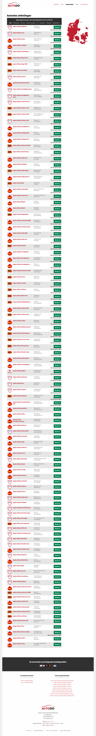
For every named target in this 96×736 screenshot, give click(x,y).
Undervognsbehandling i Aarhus (62, 684)
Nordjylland (42, 23)
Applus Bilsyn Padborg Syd (21, 607)
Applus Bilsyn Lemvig (19, 283)
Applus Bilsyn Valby (19, 414)
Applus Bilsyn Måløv (19, 464)
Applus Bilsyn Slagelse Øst (21, 549)
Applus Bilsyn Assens (19, 571)
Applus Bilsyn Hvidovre (20, 447)
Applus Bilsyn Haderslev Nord (22, 586)
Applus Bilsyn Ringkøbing (20, 214)
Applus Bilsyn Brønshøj (20, 458)
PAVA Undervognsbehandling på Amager (62, 680)
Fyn (37, 23)
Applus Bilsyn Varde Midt (20, 189)
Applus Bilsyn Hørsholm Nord (22, 507)
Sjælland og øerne (30, 23)
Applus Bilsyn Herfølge (20, 70)
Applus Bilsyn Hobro (19, 638)
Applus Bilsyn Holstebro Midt (22, 270)
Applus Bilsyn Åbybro (19, 370)
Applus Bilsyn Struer (19, 277)
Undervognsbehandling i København (62, 692)
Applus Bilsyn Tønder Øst (20, 601)
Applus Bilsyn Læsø (19, 643)
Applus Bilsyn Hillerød (20, 528)
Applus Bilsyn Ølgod (19, 201)
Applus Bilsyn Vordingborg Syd (22, 89)
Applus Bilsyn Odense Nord (21, 101)
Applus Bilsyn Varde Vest (20, 195)
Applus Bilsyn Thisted (19, 289)
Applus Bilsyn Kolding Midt (21, 133)
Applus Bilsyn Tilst (18, 626)
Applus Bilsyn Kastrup (19, 475)
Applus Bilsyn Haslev (19, 76)
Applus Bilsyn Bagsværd (20, 497)
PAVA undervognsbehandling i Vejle (62, 690)
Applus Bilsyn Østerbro (20, 408)
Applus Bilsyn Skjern (19, 208)
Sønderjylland (56, 23)
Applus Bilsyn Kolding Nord (21, 126)
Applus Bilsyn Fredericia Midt (22, 220)
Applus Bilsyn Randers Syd (21, 352)
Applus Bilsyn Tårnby (19, 469)
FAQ (62, 4)
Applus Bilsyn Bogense (20, 554)
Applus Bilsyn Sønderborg (21, 151)
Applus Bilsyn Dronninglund (21, 364)
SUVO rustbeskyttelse (27, 682)
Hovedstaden (16, 23)
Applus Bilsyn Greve (19, 453)
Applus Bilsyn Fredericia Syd (21, 226)
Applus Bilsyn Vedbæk (19, 502)
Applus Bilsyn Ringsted (20, 26)
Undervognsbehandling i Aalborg (62, 688)
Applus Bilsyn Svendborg (20, 576)
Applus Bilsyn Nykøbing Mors (21, 302)
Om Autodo (84, 4)
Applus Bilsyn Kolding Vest (21, 139)
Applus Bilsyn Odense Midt (21, 114)
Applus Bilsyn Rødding (20, 164)
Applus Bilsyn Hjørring (19, 395)
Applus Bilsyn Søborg (19, 486)
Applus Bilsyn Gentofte (20, 481)
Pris (77, 4)
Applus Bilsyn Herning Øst (21, 251)
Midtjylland (48, 23)
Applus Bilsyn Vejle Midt (20, 233)
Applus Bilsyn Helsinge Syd (21, 523)
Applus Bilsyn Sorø (18, 32)
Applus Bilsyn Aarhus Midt (21, 308)
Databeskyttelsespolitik (65, 730)
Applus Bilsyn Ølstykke (20, 538)
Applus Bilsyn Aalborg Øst (21, 358)
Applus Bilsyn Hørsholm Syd (21, 513)
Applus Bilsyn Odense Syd (21, 120)
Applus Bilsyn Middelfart (20, 560)
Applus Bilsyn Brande (19, 245)
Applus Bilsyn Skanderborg (21, 333)
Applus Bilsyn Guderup (20, 616)
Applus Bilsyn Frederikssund (21, 533)
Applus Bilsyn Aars (18, 383)
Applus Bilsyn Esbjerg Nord (21, 176)
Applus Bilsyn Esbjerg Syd (20, 170)
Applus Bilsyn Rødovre (20, 425)
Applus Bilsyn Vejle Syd (20, 239)
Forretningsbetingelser (38, 730)
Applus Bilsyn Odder (19, 320)
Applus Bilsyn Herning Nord (21, 264)
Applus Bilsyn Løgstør (19, 389)
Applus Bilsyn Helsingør (20, 518)
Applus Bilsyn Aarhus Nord (21, 314)
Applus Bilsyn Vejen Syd (20, 158)
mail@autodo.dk (49, 725)
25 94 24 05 (50, 721)
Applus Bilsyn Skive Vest (20, 295)
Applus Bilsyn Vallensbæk (21, 431)
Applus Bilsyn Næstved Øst (21, 82)
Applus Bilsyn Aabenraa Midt (21, 145)
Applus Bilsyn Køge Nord (20, 57)
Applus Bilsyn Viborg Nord (21, 345)
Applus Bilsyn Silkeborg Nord (22, 327)
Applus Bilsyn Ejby (18, 565)
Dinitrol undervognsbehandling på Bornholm (62, 695)
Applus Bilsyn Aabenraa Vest (21, 597)
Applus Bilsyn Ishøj (18, 442)
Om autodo (28, 730)
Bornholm (22, 23)
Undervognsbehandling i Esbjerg (62, 682)
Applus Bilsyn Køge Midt (20, 64)
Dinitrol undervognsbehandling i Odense (62, 693)
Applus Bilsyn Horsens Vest (21, 339)
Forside (56, 4)
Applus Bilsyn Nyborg (19, 581)
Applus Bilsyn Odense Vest (21, 108)
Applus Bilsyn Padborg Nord (21, 611)
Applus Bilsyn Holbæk (19, 45)
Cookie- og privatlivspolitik (51, 730)
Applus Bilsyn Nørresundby (21, 631)
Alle (10, 23)
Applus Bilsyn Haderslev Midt (22, 592)
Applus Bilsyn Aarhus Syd (20, 620)
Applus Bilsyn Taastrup (20, 436)
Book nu (57, 27)
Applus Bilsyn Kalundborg (21, 51)
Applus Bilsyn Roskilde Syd (21, 543)
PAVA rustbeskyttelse (27, 680)
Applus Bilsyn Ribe (18, 183)
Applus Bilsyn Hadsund (20, 377)
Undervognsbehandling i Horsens (62, 686)
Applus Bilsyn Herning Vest (21, 258)
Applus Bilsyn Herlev (19, 491)
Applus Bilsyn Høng (19, 39)
